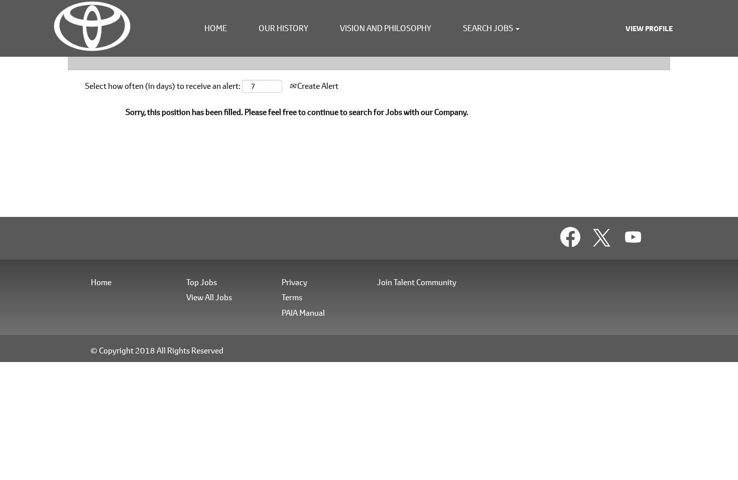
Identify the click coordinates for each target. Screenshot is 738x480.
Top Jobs (201, 282)
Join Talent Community (416, 282)
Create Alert (317, 85)
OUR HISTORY (283, 28)
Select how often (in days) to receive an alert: (162, 85)
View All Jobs (209, 297)
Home (101, 282)
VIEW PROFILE (649, 29)
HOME (215, 28)
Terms (292, 297)
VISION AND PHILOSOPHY (385, 28)
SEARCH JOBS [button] (489, 28)
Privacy (294, 282)
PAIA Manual (303, 312)
